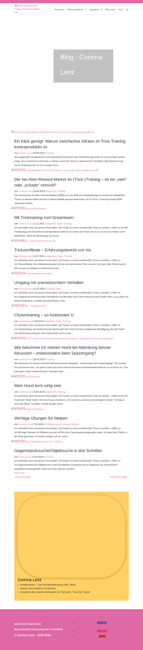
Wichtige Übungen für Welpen (40, 418)
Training (50, 153)
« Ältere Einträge (22, 477)
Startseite (59, 10)
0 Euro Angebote (75, 10)
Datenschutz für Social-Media (47, 629)
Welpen (75, 424)
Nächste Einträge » (119, 477)
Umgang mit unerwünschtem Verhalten (49, 282)
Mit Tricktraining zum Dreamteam (43, 217)
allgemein (51, 191)
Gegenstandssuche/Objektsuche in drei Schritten (58, 450)
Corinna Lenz (25, 153)
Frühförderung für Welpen (58, 424)
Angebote (94, 10)
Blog (121, 10)
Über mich (110, 10)
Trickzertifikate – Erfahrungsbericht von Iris (52, 250)
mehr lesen (19, 473)
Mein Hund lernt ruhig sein (37, 385)
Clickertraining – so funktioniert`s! (44, 315)
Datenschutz (34, 624)
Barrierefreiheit (22, 629)
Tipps (59, 223)
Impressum (20, 624)
